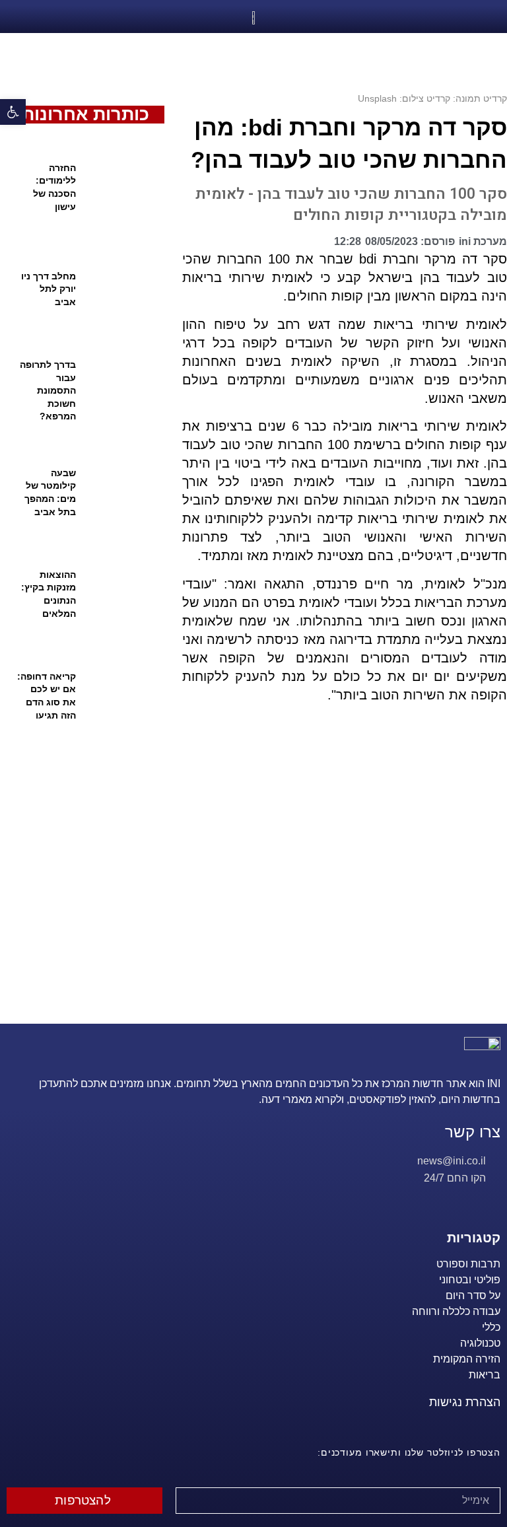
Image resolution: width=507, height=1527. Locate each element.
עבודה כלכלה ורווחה (456, 1311)
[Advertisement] (339, 879)
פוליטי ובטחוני (469, 1279)
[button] (319, 245)
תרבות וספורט (468, 1263)
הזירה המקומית (466, 1359)
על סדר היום (473, 1295)
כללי (491, 1327)
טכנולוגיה (480, 1343)
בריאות (484, 1374)
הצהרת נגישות (464, 1402)
